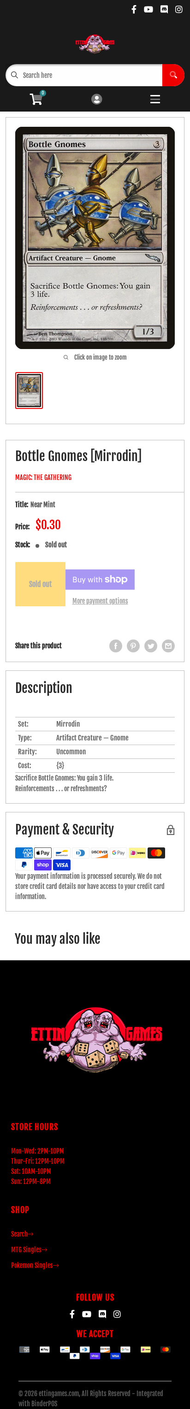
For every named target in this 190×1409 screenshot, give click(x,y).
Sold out (40, 584)
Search (19, 1234)
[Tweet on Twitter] (150, 645)
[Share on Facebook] (115, 645)
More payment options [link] (100, 601)
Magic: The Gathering (43, 477)
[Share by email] (168, 645)
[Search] (173, 75)
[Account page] (96, 100)
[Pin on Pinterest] (133, 645)
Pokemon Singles (32, 1265)
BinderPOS (44, 1404)
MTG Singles (26, 1250)
